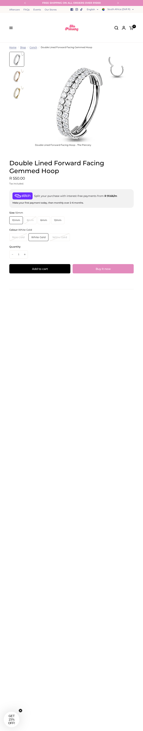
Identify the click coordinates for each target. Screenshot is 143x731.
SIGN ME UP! (36, 387)
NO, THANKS (36, 399)
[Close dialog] (139, 332)
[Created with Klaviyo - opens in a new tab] (71, 419)
